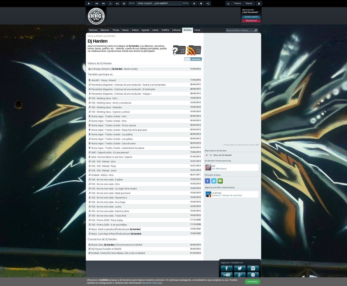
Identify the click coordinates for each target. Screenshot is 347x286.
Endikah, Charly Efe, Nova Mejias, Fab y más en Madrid (118, 253)
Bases (125, 30)
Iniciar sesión (251, 17)
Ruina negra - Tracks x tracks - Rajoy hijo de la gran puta (119, 130)
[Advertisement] (173, 16)
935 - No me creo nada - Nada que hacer (110, 193)
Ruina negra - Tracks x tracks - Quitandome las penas (117, 148)
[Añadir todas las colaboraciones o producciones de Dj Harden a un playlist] (211, 155)
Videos (135, 30)
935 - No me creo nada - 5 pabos (107, 179)
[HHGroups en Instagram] (253, 270)
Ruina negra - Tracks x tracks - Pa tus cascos (113, 125)
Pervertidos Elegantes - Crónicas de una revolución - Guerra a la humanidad (128, 85)
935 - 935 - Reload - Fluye (103, 166)
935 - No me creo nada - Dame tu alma (110, 211)
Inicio (90, 36)
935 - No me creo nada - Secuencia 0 (109, 197)
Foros (197, 30)
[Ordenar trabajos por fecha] (193, 60)
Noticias (93, 30)
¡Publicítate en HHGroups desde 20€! (241, 145)
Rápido (249, 3)
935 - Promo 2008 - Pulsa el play (107, 220)
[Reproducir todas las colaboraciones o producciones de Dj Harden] (207, 155)
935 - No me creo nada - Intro (105, 184)
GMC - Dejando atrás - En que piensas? (110, 152)
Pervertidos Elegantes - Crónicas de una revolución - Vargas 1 (121, 94)
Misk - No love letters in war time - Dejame (111, 157)
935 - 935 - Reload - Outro (103, 170)
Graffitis (165, 30)
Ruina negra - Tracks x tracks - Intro (109, 116)
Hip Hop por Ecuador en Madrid (106, 249)
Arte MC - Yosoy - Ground (103, 80)
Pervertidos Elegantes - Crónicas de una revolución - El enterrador (123, 89)
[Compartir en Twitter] (214, 181)
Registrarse (251, 20)
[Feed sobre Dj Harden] (194, 55)
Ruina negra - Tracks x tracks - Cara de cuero (113, 143)
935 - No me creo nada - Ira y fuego (108, 202)
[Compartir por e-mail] (220, 181)
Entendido (253, 281)
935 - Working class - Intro (104, 98)
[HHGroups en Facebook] (227, 270)
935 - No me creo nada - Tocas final (108, 215)
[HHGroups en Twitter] (240, 270)
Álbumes (104, 30)
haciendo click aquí (152, 282)
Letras (155, 30)
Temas (115, 30)
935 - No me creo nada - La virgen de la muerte (114, 188)
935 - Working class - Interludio (106, 107)
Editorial (176, 30)
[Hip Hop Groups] (95, 24)
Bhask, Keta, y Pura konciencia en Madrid (116, 245)
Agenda (145, 30)
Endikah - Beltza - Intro (102, 175)
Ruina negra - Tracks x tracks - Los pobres (112, 134)
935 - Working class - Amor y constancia (111, 103)
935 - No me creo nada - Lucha (106, 206)
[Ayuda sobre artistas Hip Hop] (179, 55)
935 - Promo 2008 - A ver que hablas (109, 225)
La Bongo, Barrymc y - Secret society (114, 69)
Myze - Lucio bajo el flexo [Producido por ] (116, 234)
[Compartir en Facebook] (207, 181)
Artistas (188, 30)
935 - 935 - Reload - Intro (103, 161)
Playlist (237, 3)
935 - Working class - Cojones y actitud (110, 112)
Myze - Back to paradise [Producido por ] (116, 229)
